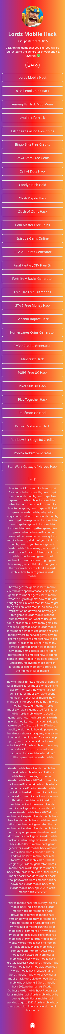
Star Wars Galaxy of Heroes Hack (32, 466)
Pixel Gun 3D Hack (32, 386)
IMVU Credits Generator (32, 345)
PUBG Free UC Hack (32, 372)
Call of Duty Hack (32, 171)
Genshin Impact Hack (32, 319)
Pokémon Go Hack (32, 412)
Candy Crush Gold (32, 184)
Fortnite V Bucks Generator (32, 278)
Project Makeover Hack (32, 426)
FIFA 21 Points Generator (33, 252)
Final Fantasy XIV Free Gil (33, 265)
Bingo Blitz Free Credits (32, 144)
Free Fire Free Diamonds (32, 292)
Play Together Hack (32, 399)
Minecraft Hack (32, 359)
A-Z (32, 65)
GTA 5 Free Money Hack (32, 305)
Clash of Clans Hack (32, 211)
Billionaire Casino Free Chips (32, 131)
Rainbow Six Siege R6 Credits (32, 439)
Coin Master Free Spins (32, 225)
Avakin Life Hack (32, 117)
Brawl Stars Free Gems (33, 158)
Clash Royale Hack (32, 198)
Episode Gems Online (32, 238)
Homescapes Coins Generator (32, 332)
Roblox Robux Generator (32, 453)
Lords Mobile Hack (32, 77)
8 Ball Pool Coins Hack (32, 91)
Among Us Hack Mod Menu (32, 104)
